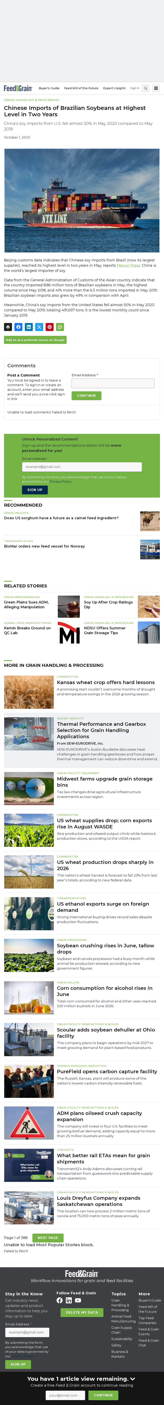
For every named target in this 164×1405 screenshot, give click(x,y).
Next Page (48, 1238)
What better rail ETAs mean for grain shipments (103, 1159)
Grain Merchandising (22, 597)
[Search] (146, 88)
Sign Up (34, 490)
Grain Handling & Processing (32, 100)
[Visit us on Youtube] (78, 1300)
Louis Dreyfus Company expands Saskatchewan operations (98, 1201)
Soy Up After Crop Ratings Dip (108, 604)
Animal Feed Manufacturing (28, 623)
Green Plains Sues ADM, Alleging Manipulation (26, 604)
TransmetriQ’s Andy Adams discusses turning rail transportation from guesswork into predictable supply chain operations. (105, 1173)
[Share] (18, 327)
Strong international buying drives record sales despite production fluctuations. (104, 919)
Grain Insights (16, 512)
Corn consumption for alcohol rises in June (105, 991)
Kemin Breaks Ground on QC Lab (27, 630)
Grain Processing (72, 939)
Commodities (68, 676)
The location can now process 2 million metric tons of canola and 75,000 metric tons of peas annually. (103, 1213)
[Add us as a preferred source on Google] (60, 327)
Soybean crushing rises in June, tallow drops (105, 949)
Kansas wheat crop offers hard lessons (106, 682)
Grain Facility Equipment (78, 773)
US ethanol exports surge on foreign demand (103, 907)
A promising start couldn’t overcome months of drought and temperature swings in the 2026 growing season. (106, 691)
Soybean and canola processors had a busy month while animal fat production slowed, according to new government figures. (106, 963)
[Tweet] (39, 327)
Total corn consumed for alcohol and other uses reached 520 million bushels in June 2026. (106, 1003)
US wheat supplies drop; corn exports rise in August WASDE (104, 824)
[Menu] (156, 88)
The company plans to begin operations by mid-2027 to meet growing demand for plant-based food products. (105, 1045)
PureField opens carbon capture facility (107, 1071)
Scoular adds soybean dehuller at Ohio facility (106, 1033)
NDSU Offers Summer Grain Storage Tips (105, 630)
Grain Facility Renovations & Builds (88, 1024)
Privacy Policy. (61, 481)
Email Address (85, 375)
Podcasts (65, 1149)
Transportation (18, 541)
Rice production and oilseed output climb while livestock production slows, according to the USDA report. (106, 836)
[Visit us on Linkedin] (69, 1300)
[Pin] (50, 327)
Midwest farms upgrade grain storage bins (105, 782)
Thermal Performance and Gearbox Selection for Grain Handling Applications (101, 730)
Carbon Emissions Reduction (81, 1065)
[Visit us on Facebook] (60, 1300)
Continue (103, 1395)
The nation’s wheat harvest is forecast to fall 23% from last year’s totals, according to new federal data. (107, 877)
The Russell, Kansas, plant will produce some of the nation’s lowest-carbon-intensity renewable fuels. (101, 1080)
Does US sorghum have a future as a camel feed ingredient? (61, 518)
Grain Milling (68, 982)
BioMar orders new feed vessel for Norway (44, 546)
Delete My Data (82, 1312)
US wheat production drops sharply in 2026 (105, 865)
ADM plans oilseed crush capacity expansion (99, 1116)
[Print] (8, 327)
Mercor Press (128, 265)
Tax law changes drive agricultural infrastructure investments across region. (99, 794)
